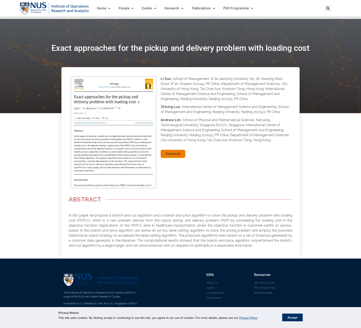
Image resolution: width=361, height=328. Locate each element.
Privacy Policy (248, 317)
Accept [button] (292, 317)
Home (101, 8)
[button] (328, 8)
